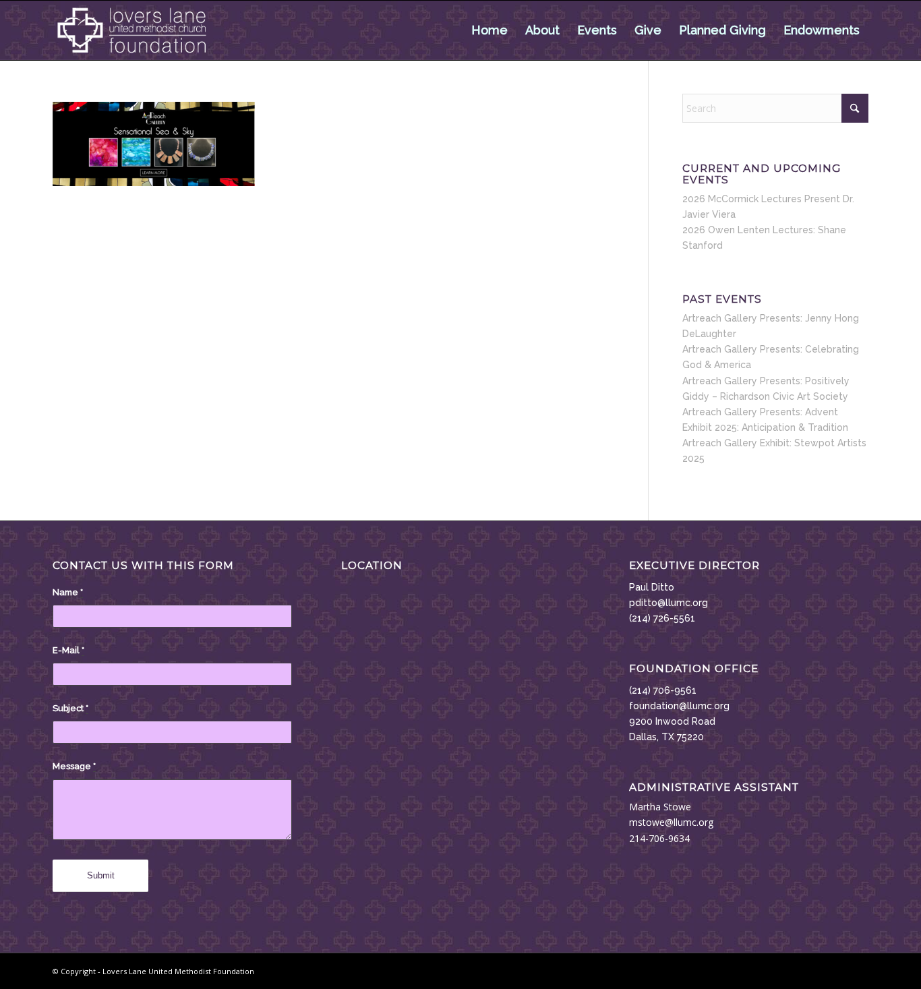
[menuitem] (489, 30)
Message (74, 766)
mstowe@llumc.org (671, 822)
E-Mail (68, 650)
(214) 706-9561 (662, 690)
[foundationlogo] (132, 30)
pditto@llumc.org (668, 602)
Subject (70, 708)
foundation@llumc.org (679, 705)
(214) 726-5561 (662, 618)
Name (68, 592)
